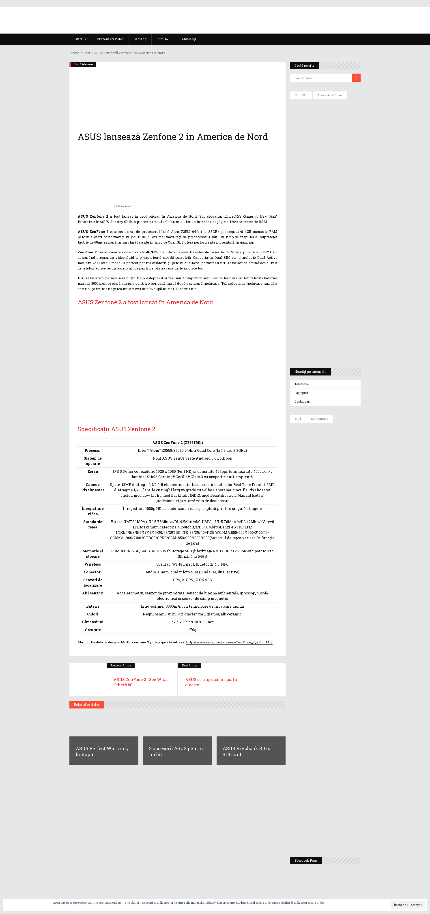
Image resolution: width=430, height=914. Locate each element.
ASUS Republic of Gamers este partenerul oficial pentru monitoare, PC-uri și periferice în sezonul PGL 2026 (338, 680)
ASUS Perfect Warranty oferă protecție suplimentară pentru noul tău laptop (336, 562)
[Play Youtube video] (177, 364)
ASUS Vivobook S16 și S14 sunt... (247, 751)
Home (74, 53)
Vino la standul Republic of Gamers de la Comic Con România (336, 800)
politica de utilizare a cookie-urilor (302, 902)
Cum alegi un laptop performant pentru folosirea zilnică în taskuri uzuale (324, 173)
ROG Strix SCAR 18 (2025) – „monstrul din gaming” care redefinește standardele (320, 348)
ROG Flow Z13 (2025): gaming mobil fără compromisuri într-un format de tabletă (324, 282)
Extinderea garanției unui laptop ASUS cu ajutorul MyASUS (325, 194)
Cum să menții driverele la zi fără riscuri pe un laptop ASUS (325, 213)
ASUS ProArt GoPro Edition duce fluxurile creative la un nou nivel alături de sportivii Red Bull (338, 442)
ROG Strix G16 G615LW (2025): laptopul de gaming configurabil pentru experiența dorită (324, 258)
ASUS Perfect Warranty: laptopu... (103, 751)
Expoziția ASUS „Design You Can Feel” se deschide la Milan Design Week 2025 (337, 832)
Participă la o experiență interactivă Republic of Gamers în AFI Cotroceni (335, 765)
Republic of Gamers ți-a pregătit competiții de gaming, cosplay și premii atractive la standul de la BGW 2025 (338, 724)
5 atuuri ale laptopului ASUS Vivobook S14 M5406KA (321, 326)
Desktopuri (302, 401)
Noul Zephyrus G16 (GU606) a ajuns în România (338, 472)
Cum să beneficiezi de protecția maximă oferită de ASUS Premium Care (325, 150)
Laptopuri (301, 393)
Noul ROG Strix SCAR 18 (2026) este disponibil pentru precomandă (338, 498)
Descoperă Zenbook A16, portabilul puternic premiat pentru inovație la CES (320, 235)
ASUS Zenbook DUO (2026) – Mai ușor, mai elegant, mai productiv (337, 595)
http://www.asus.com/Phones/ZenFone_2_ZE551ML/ (229, 642)
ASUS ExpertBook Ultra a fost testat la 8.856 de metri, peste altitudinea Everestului (338, 528)
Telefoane (87, 64)
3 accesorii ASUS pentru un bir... (176, 751)
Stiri (87, 53)
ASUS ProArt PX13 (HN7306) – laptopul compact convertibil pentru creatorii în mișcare (321, 305)
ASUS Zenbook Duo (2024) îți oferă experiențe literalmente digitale (325, 109)
